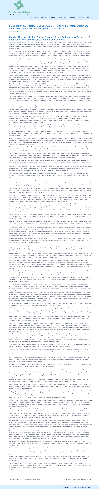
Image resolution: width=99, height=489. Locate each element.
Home (31, 17)
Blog (65, 17)
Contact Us (81, 17)
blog (12, 469)
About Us (37, 17)
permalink (17, 469)
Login (87, 17)
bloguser (20, 31)
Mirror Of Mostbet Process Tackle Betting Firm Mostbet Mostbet (25, 479)
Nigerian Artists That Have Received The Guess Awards (77, 479)
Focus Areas (52, 17)
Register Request (72, 17)
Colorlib (78, 487)
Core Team (44, 17)
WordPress (87, 487)
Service (60, 17)
